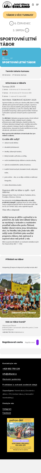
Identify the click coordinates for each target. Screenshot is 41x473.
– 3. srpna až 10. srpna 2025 (14, 96)
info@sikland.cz (19, 332)
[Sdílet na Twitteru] (20, 351)
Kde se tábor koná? (16, 322)
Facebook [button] (7, 413)
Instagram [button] (7, 409)
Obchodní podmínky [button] (12, 379)
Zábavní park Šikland (9, 326)
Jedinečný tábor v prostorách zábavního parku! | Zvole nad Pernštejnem (20, 328)
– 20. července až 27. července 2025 (16, 93)
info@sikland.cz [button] (10, 374)
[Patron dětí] (20, 435)
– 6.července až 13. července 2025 (16, 89)
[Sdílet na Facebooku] (16, 351)
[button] (37, 5)
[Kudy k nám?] (37, 342)
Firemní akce (19, 390)
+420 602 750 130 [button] (11, 369)
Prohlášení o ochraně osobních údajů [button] (20, 385)
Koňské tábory (18, 394)
